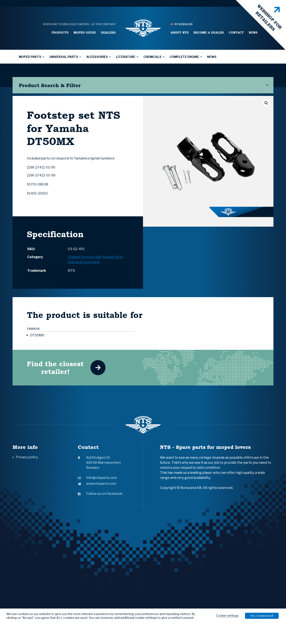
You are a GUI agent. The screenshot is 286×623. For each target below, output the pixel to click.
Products (60, 32)
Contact (236, 32)
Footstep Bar (91, 257)
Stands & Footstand (83, 262)
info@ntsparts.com (101, 478)
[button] (266, 103)
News (253, 32)
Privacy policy (27, 457)
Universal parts (63, 57)
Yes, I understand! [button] (261, 615)
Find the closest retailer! (55, 367)
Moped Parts (30, 57)
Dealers (108, 32)
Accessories (97, 57)
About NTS (179, 32)
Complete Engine (184, 57)
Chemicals (152, 57)
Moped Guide (84, 32)
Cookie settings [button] (227, 616)
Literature (125, 57)
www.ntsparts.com (101, 484)
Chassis (74, 257)
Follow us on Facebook (104, 494)
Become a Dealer (208, 32)
